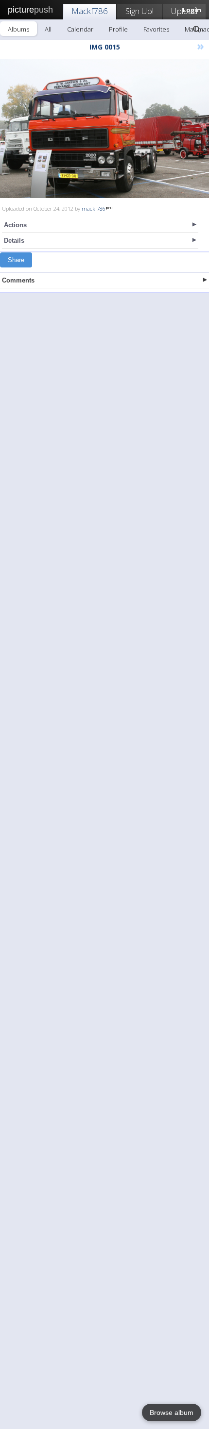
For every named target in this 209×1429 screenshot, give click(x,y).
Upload (184, 11)
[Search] (196, 29)
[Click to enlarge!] (104, 128)
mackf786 (93, 208)
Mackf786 (89, 11)
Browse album (171, 1412)
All (48, 29)
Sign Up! (139, 11)
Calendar (80, 29)
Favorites (156, 29)
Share (16, 260)
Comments (18, 280)
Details (14, 240)
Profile (118, 29)
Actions (15, 225)
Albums (18, 29)
